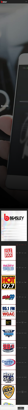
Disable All (21, 407)
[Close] (27, 407)
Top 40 (25, 267)
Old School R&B (25, 282)
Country (25, 362)
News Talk (25, 322)
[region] (14, 407)
